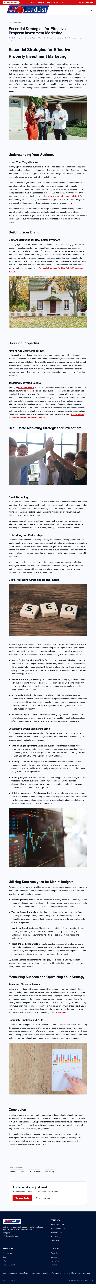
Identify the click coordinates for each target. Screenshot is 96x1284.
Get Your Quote (22, 1198)
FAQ (4, 1261)
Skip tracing (49, 1172)
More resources (43, 1198)
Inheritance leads (17, 1172)
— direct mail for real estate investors (71, 1273)
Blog (4, 1257)
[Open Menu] (91, 10)
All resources (16, 22)
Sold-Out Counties (9, 1265)
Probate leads (34, 1172)
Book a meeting (12, 2)
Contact (54, 1257)
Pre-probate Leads (58, 1228)
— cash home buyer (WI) (33, 1273)
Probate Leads (56, 1232)
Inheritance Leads (57, 1224)
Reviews (54, 1265)
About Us (54, 1253)
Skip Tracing (55, 1236)
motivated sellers (26, 387)
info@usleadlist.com (10, 1236)
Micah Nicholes (16, 38)
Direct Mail (55, 1240)
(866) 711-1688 (87, 2)
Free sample (7, 1253)
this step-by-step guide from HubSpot (61, 196)
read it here (60, 1012)
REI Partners (55, 1261)
